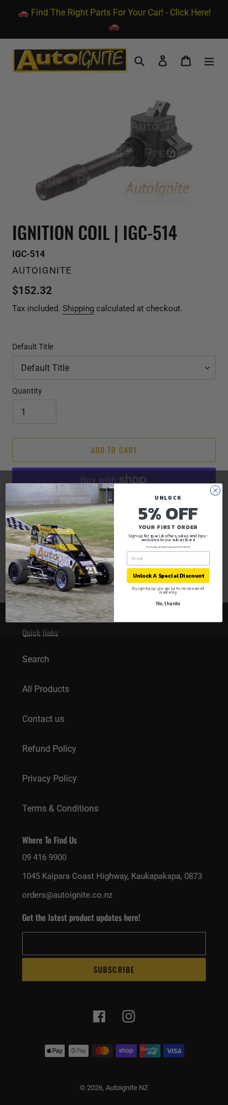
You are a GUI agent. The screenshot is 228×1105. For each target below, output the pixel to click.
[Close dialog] (215, 490)
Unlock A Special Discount (168, 575)
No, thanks (168, 603)
